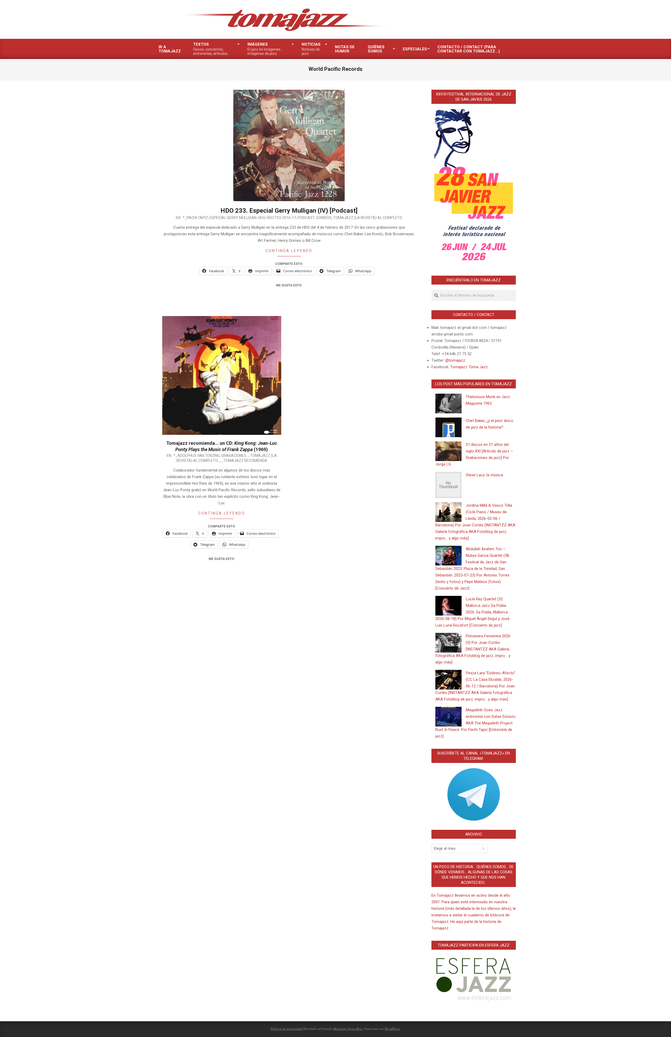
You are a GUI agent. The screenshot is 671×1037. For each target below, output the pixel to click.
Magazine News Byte (347, 1028)
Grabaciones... (234, 455)
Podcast (306, 218)
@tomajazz (455, 360)
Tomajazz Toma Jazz (469, 367)
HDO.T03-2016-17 (281, 218)
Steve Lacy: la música (484, 475)
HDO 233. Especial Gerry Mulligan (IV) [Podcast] (289, 210)
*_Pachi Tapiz (195, 218)
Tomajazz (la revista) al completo (367, 218)
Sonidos (324, 218)
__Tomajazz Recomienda (243, 460)
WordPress (392, 1028)
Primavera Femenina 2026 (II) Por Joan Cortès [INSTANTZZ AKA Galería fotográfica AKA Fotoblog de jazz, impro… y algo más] (472, 649)
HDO (261, 218)
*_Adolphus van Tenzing (197, 455)
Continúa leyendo (289, 251)
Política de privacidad (286, 1028)
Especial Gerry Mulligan (232, 218)
